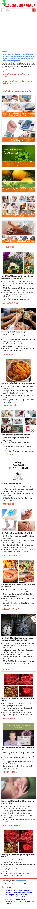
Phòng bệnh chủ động (11, 825)
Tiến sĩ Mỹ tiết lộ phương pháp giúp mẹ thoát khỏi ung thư (17, 748)
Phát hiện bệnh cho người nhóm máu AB (17, 442)
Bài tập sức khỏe (8, 454)
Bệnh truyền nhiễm (9, 772)
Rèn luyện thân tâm (10, 609)
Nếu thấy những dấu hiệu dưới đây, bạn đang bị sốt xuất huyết (19, 215)
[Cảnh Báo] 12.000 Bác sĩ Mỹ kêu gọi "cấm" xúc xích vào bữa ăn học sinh (18, 585)
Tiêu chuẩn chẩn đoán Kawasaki (14, 712)
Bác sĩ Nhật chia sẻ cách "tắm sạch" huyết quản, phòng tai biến (18, 699)
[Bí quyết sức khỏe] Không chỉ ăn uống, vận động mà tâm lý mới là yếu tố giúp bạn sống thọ (18, 657)
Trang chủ (4, 52)
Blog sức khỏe (7, 247)
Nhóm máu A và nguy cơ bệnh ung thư (16, 451)
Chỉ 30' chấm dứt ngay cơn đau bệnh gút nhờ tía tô (16, 533)
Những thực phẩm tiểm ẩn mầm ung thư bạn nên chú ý (18, 383)
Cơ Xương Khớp (8, 504)
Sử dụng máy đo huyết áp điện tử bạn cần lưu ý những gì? (18, 140)
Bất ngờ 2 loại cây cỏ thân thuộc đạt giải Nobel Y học (18, 190)
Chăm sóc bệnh (8, 718)
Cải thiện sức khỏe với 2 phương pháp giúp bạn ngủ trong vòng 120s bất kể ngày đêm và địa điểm (17, 639)
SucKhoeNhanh (20, 881)
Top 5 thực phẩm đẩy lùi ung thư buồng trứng (19, 598)
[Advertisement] (18, 31)
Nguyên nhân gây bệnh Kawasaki (15, 715)
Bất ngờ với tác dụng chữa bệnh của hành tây (19, 864)
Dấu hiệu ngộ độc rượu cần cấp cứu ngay (13, 332)
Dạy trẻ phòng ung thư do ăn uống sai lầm (17, 869)
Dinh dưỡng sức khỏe (10, 555)
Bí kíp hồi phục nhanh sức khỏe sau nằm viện (19, 757)
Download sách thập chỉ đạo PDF (11, 484)
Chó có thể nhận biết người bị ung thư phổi (18, 395)
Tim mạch (5, 669)
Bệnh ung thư (7, 354)
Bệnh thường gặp (9, 405)
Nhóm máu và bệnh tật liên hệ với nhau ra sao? (15, 435)
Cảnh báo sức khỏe (9, 302)
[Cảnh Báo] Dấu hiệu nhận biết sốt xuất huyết (19, 819)
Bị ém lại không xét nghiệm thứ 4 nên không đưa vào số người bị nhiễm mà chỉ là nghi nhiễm (18, 164)
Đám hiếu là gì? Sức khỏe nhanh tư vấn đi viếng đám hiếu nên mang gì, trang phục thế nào (17, 277)
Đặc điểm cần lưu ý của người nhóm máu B (18, 446)
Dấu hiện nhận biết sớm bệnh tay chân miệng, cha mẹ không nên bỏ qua (17, 802)
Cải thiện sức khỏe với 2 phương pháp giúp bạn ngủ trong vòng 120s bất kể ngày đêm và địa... (18, 645)
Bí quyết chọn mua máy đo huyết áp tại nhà (18, 241)
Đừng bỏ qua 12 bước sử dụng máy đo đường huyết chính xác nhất (18, 115)
